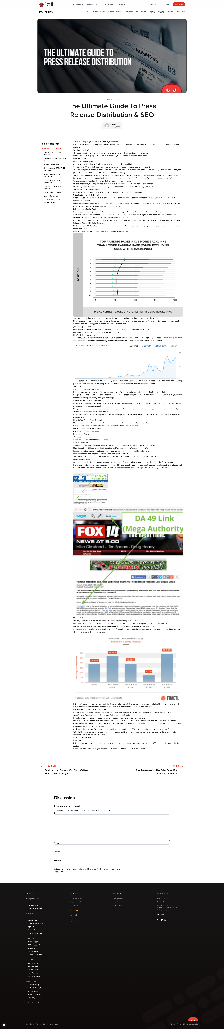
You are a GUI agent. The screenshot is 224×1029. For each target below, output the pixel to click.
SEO (86, 12)
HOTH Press (95, 220)
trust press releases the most (123, 184)
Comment (58, 813)
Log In (166, 4)
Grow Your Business (98, 12)
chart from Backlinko (89, 231)
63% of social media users (108, 178)
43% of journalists (94, 626)
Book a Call (179, 4)
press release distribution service (100, 198)
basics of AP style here (155, 456)
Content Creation (114, 12)
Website (57, 860)
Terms (179, 1024)
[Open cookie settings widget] (4, 1025)
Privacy (172, 1024)
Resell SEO (122, 4)
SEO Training (141, 12)
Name (57, 843)
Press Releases (112, 99)
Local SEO (170, 12)
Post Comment (60, 872)
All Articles (181, 12)
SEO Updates (128, 12)
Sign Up (153, 4)
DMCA (185, 1024)
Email (57, 852)
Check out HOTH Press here (84, 737)
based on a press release (146, 629)
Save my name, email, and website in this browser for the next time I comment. (88, 869)
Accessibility (193, 1024)
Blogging (152, 12)
